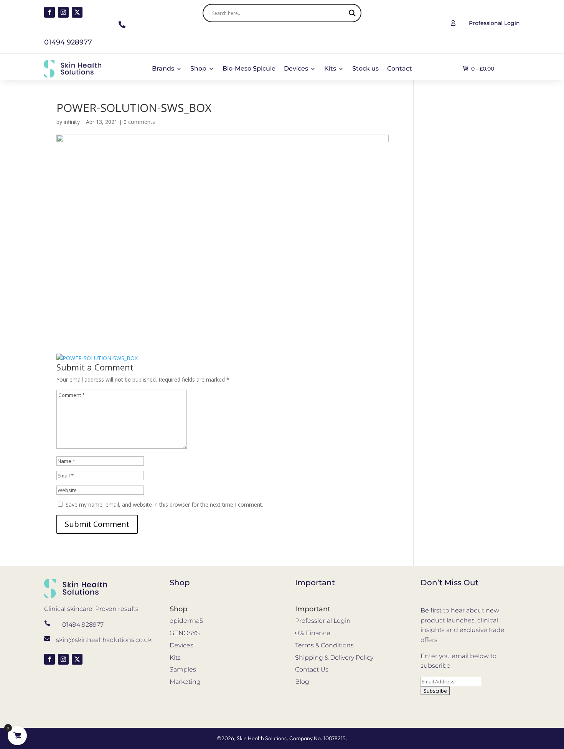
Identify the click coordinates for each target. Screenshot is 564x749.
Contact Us (311, 669)
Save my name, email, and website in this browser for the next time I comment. (164, 504)
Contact (399, 69)
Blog (302, 681)
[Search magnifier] (352, 13)
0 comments (139, 121)
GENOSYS (185, 633)
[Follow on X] (77, 12)
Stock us (365, 69)
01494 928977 (83, 624)
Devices (296, 69)
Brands (163, 69)
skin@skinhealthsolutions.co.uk (104, 640)
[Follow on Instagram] (63, 12)
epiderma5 (186, 620)
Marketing (185, 681)
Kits (330, 69)
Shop (198, 69)
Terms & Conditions (324, 645)
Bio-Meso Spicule (249, 69)
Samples (183, 669)
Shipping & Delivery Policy (334, 657)
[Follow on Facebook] (49, 12)
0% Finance (312, 633)
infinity (72, 121)
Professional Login (323, 620)
